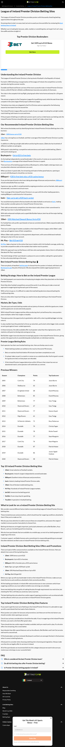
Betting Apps (6, 717)
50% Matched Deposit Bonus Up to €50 (24, 219)
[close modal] (51, 718)
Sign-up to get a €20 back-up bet (20, 198)
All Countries (6, 696)
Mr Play (3, 244)
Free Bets (5, 714)
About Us (5, 687)
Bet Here (32, 52)
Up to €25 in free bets (22, 155)
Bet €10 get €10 (16, 240)
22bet (3, 138)
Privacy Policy (7, 699)
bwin (53, 202)
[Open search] (63, 2)
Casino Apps (6, 725)
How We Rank (7, 693)
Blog (4, 708)
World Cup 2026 (7, 711)
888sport (59, 180)
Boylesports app (6, 268)
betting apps (24, 265)
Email (15, 726)
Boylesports (8, 161)
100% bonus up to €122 (13, 134)
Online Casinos (7, 722)
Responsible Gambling (9, 690)
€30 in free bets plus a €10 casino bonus (27, 176)
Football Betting (20, 6)
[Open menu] (2, 2)
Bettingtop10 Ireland (7, 6)
